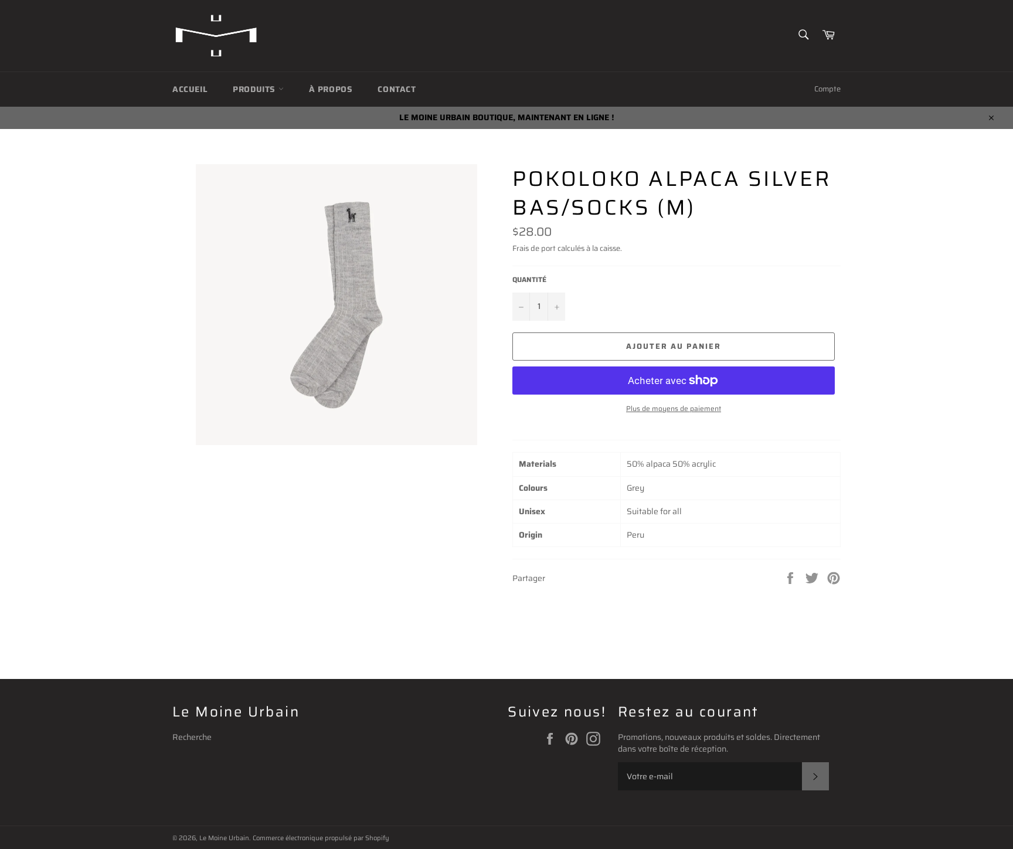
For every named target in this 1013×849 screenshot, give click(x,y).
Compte (827, 89)
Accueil (190, 89)
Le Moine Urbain (224, 838)
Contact (397, 89)
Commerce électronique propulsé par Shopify (321, 838)
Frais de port (534, 248)
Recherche (192, 737)
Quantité (529, 280)
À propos (331, 89)
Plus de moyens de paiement (673, 409)
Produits (255, 89)
